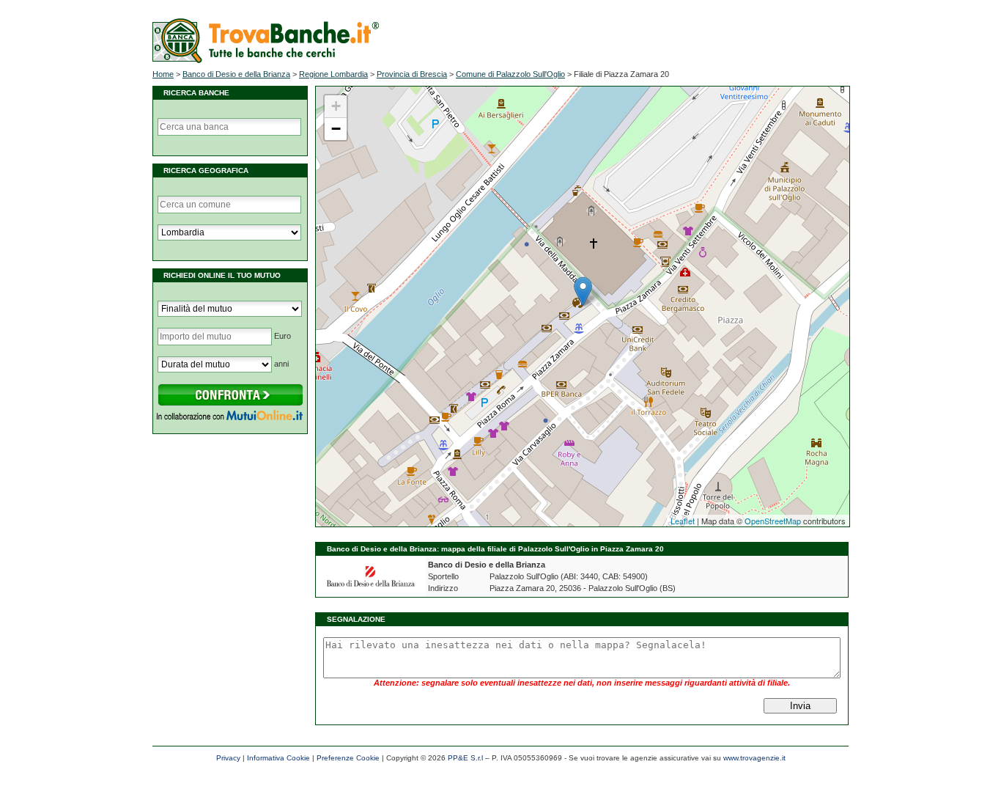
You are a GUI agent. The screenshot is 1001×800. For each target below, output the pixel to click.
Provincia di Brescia (412, 74)
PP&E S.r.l (465, 758)
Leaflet (683, 520)
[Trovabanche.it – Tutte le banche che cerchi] (265, 60)
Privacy (228, 758)
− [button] (336, 129)
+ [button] (336, 106)
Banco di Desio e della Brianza (236, 74)
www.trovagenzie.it (754, 758)
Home (163, 74)
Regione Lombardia (333, 74)
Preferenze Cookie (348, 758)
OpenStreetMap (773, 520)
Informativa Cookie (278, 758)
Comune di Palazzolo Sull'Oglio (510, 74)
